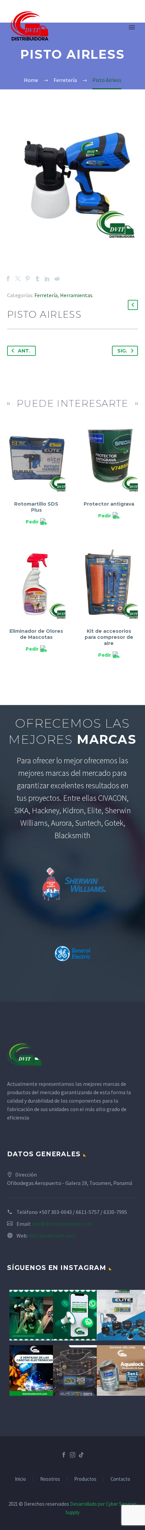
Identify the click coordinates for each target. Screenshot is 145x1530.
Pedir (32, 521)
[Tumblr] (37, 278)
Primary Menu (132, 27)
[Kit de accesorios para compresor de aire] (109, 585)
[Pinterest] (27, 278)
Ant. (24, 351)
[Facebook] (8, 278)
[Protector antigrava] (109, 458)
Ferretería (46, 295)
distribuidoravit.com (52, 1235)
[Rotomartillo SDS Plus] (36, 458)
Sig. (122, 351)
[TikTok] (81, 1454)
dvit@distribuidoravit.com (62, 1223)
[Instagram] (72, 1454)
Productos (85, 1479)
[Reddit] (57, 278)
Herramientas (76, 295)
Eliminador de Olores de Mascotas (36, 634)
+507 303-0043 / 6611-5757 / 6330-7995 (83, 1212)
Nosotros (50, 1479)
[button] (133, 305)
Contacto (120, 1479)
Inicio (20, 1479)
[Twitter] (18, 278)
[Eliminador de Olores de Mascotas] (36, 585)
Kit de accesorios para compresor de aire (109, 637)
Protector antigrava (109, 504)
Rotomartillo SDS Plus (36, 507)
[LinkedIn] (47, 278)
